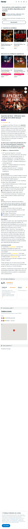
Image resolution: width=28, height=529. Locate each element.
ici (22, 216)
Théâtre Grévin (6, 311)
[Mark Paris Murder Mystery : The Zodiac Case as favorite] (24, 31)
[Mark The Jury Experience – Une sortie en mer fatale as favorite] (11, 57)
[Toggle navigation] (26, 1)
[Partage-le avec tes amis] (25, 88)
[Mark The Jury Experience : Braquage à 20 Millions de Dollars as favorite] (24, 57)
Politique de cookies (14, 519)
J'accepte (6, 525)
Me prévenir (14, 22)
